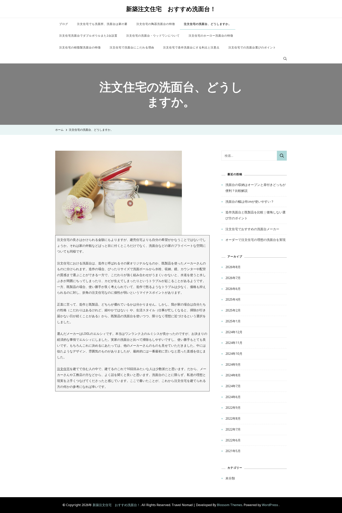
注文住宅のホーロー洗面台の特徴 (211, 35)
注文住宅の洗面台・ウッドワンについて (153, 35)
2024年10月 (233, 353)
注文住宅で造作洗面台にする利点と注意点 (191, 47)
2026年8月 (233, 267)
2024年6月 (233, 397)
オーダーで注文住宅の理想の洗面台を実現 (255, 240)
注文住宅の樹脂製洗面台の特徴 (80, 47)
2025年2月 (233, 310)
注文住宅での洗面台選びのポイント (252, 47)
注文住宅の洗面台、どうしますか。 (207, 24)
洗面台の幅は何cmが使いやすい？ (249, 201)
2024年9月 (233, 364)
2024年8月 (233, 375)
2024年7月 (233, 386)
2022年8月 (233, 418)
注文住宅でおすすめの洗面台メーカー (252, 229)
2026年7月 (233, 278)
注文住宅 (63, 369)
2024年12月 (233, 332)
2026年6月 (233, 289)
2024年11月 (233, 343)
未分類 (230, 478)
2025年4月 (233, 299)
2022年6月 (233, 440)
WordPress (270, 505)
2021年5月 (233, 451)
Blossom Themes (229, 505)
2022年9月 (233, 407)
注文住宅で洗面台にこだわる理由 (132, 47)
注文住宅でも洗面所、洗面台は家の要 (102, 24)
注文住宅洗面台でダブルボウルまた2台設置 (88, 35)
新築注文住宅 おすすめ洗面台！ (171, 9)
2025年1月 (233, 321)
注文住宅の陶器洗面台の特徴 (155, 24)
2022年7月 (233, 429)
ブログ (63, 24)
